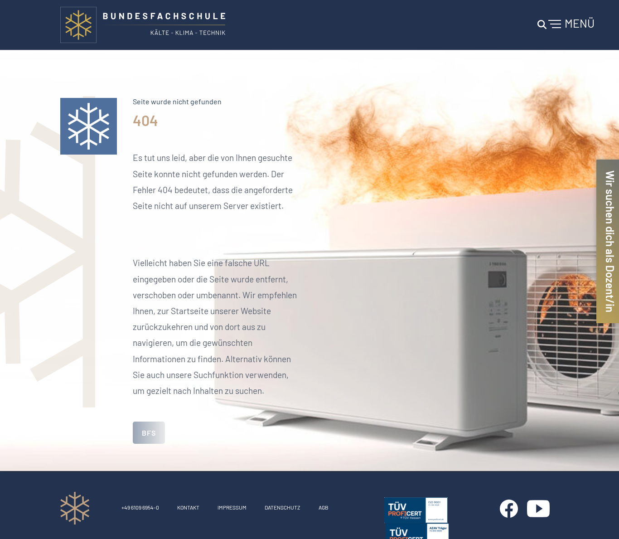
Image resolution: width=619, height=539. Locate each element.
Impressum (232, 507)
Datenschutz (282, 507)
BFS (149, 432)
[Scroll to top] (599, 519)
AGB (324, 507)
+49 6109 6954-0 (140, 507)
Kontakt (188, 507)
